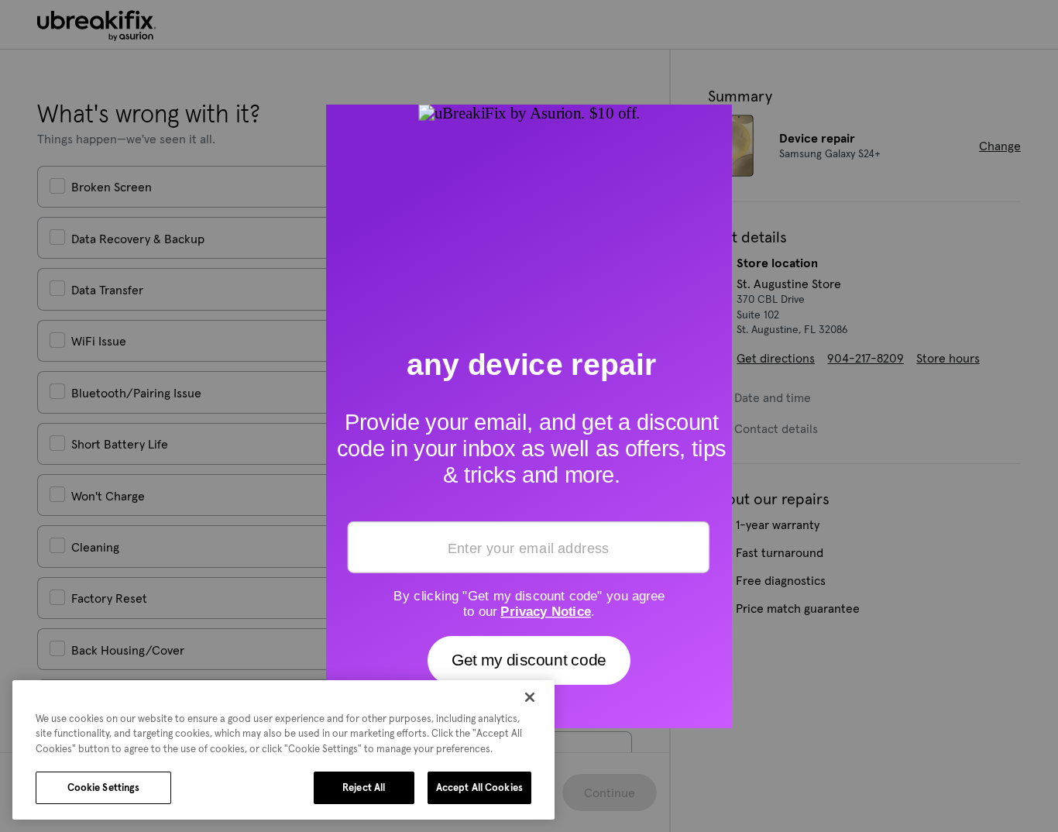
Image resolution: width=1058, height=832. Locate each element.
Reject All (363, 787)
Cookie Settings (103, 787)
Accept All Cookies (479, 787)
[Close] (530, 697)
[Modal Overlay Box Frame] (529, 416)
